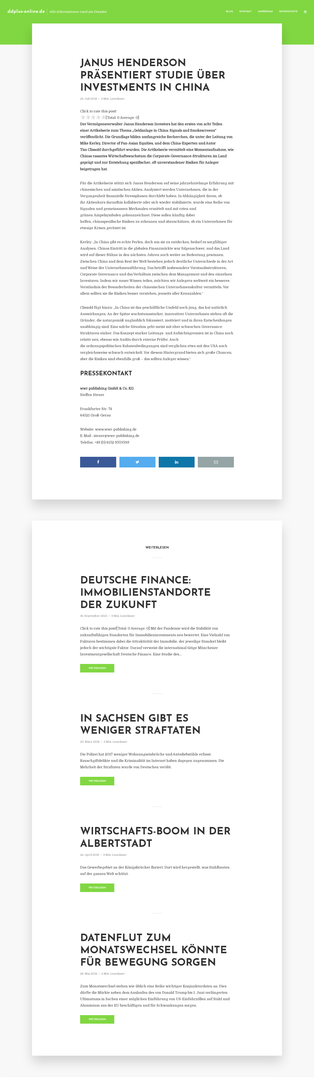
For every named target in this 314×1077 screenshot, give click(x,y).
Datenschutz (288, 11)
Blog (229, 11)
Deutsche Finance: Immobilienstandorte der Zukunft (145, 593)
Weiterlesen (97, 668)
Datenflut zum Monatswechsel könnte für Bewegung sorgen (153, 950)
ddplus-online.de (26, 11)
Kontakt (245, 11)
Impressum (265, 11)
